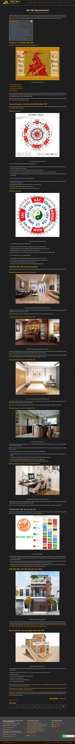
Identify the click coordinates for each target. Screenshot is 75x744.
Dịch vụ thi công (38, 722)
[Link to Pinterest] (59, 742)
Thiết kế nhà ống (36, 729)
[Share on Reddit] (40, 706)
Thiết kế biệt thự (30, 725)
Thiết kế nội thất (42, 729)
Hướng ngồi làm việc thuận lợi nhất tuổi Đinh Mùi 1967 (22, 35)
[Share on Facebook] (11, 706)
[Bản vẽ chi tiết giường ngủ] (1, 372)
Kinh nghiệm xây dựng (38, 12)
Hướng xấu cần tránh (16, 26)
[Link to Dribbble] (50, 742)
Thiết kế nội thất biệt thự (31, 730)
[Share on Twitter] (16, 706)
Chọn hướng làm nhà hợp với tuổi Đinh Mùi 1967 (20, 24)
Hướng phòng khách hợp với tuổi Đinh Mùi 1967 (21, 29)
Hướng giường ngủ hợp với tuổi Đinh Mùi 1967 (20, 32)
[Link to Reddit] (61, 742)
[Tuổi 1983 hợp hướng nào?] (74, 372)
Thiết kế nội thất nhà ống (31, 732)
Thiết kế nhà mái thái (38, 727)
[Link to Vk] (69, 742)
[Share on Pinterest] (21, 706)
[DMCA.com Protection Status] (32, 735)
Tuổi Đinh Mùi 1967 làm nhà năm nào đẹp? (19, 38)
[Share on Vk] (35, 706)
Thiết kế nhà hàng (42, 725)
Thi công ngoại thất (38, 724)
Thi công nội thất (44, 724)
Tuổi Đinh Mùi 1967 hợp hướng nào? (17, 28)
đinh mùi (12, 700)
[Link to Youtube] (63, 706)
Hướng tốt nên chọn (15, 25)
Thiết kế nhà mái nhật (31, 727)
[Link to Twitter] (66, 742)
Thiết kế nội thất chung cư (39, 730)
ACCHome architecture (31, 722)
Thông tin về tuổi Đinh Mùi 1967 (17, 22)
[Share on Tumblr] (30, 706)
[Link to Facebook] (52, 742)
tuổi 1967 (16, 700)
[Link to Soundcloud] (58, 706)
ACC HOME (15, 742)
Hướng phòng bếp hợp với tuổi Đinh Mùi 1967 (20, 33)
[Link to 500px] (44, 706)
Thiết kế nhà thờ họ (30, 729)
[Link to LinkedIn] (57, 742)
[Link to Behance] (49, 706)
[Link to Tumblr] (64, 742)
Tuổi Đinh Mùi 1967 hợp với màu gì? (17, 36)
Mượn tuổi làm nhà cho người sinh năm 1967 (19, 39)
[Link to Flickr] (53, 742)
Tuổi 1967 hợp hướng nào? (37, 10)
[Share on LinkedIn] (25, 706)
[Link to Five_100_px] (46, 742)
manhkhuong (46, 12)
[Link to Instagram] (54, 706)
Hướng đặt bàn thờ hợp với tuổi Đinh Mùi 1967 (20, 31)
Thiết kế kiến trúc (36, 725)
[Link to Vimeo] (68, 742)
